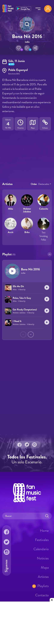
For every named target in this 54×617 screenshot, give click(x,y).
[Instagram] (34, 444)
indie (27, 42)
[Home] (8, 12)
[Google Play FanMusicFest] (23, 8)
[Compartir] (35, 48)
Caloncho (43, 208)
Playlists (43, 585)
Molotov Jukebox (27, 210)
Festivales (42, 539)
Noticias (43, 558)
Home (44, 530)
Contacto (42, 595)
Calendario (41, 549)
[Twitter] (27, 444)
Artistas (43, 576)
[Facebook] (19, 444)
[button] (19, 48)
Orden (34, 184)
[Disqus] (27, 391)
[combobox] (45, 184)
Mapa (45, 567)
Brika (27, 232)
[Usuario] (48, 8)
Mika (10, 208)
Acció (10, 232)
